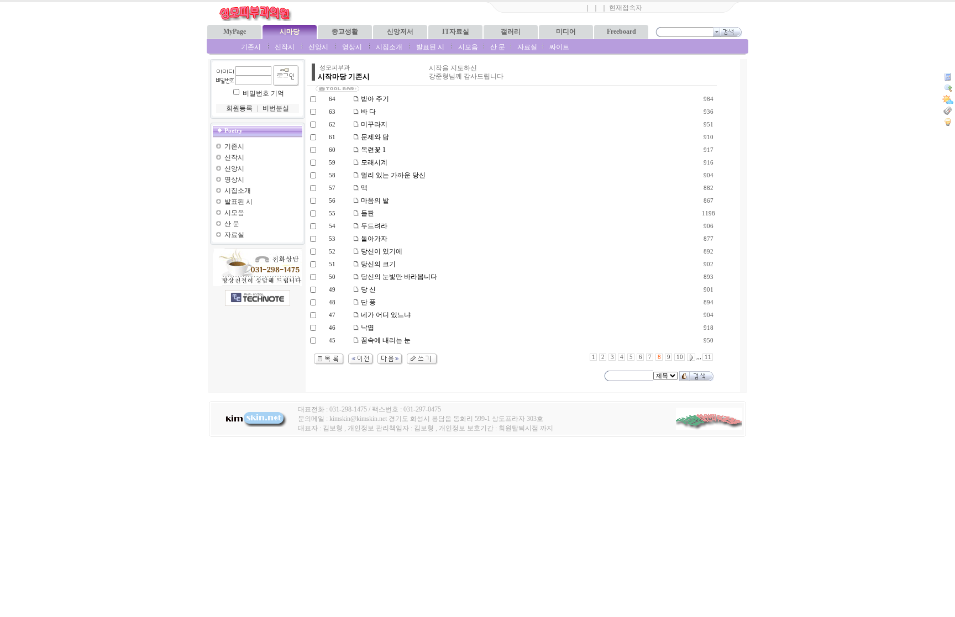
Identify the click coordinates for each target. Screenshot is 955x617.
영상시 (352, 47)
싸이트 (559, 47)
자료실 (527, 47)
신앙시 (318, 47)
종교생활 (345, 31)
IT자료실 (455, 31)
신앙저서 (400, 31)
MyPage (234, 31)
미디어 (566, 31)
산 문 (497, 47)
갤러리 (511, 31)
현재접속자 (625, 8)
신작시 (285, 47)
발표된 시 (430, 47)
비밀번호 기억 (263, 93)
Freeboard (621, 31)
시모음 (468, 47)
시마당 (290, 31)
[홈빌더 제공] (257, 298)
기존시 (251, 47)
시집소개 (389, 47)
